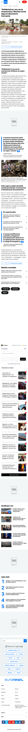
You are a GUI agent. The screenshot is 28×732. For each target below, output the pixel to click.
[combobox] (14, 640)
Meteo (5, 292)
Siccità (18, 672)
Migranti (10, 672)
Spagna (22, 665)
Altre (2, 716)
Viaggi (2, 698)
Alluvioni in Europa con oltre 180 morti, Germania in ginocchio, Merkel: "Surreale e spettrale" (13, 228)
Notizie (5, 6)
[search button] (25, 640)
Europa (3, 689)
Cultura (17, 698)
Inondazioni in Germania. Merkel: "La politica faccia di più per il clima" (12, 222)
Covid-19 (5, 289)
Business (3, 692)
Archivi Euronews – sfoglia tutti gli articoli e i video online (21, 706)
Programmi (17, 702)
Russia (10, 657)
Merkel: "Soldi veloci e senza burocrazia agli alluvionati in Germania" (11, 271)
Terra (16, 692)
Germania (15, 6)
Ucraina (21, 654)
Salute (9, 669)
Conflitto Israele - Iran (14, 650)
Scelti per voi (7, 506)
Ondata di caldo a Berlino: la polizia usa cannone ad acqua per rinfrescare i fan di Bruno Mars (11, 277)
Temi (2, 685)
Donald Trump (14, 661)
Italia (18, 657)
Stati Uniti (18, 669)
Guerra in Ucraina (9, 654)
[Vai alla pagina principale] (5, 2)
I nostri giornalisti (5, 705)
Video (2, 702)
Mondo (10, 6)
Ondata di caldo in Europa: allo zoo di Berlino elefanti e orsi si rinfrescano (10, 282)
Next (2, 695)
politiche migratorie (10, 665)
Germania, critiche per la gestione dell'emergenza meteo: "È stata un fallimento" (11, 216)
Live (24, 1)
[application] (14, 27)
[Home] (1, 6)
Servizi (3, 712)
